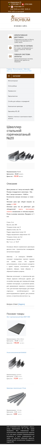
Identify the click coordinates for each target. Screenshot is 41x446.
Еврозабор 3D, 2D (13, 111)
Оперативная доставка (20, 36)
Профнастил (12, 91)
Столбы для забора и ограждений (18, 101)
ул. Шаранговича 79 (14, 2)
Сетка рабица (12, 86)
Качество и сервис (23, 46)
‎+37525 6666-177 (18, 6)
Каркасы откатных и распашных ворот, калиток (20, 117)
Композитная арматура (15, 106)
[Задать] (21, 304)
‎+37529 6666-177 (15, 4)
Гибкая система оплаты (22, 55)
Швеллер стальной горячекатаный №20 (19, 71)
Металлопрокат (18, 69)
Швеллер (27, 69)
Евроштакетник (13, 96)
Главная (9, 69)
